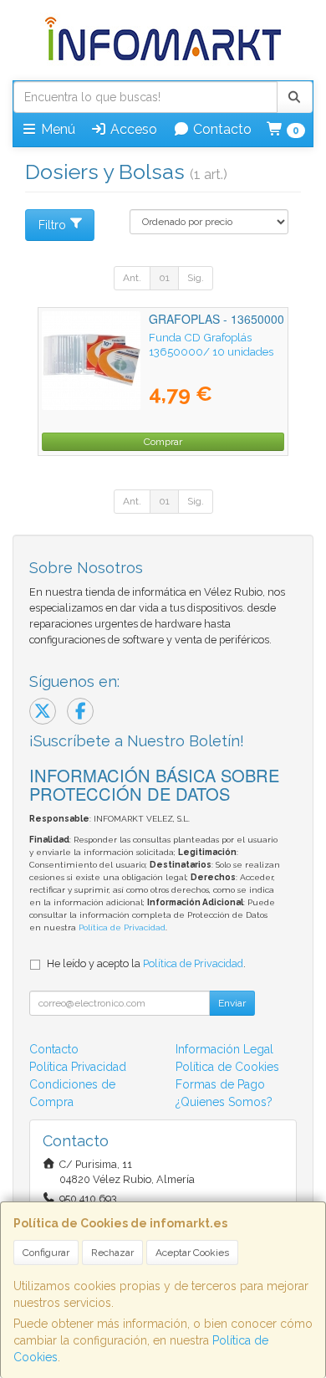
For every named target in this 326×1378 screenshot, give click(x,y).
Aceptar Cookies (192, 1252)
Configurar (46, 1252)
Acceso (132, 129)
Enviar (232, 1003)
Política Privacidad (77, 1066)
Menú (56, 129)
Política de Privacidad (122, 927)
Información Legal (224, 1049)
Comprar (163, 442)
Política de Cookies (227, 1066)
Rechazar (112, 1252)
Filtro (52, 225)
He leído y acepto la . (146, 963)
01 (164, 278)
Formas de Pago (220, 1084)
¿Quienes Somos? (224, 1102)
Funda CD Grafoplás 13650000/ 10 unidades (211, 344)
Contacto (221, 129)
